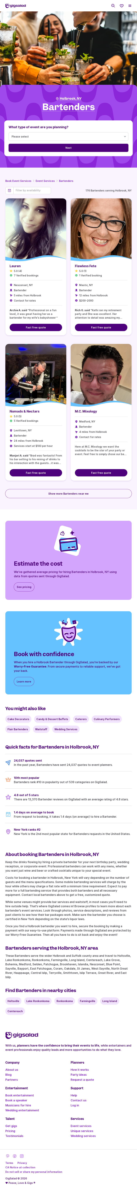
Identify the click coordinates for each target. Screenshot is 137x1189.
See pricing (24, 586)
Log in (75, 1105)
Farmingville (87, 1001)
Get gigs (11, 1126)
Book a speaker (16, 1100)
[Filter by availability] (32, 190)
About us (11, 1069)
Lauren (15, 266)
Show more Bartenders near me (68, 493)
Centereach (15, 1011)
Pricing (10, 1131)
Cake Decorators (18, 719)
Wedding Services (65, 729)
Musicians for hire (18, 1105)
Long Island (109, 1001)
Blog (8, 1074)
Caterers (81, 719)
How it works (80, 1069)
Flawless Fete (85, 266)
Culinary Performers (107, 719)
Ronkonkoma (65, 1001)
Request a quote (82, 1079)
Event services (81, 1126)
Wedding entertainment (22, 1110)
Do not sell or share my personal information (33, 1171)
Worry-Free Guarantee (30, 666)
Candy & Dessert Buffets (52, 719)
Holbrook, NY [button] (71, 98)
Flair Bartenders (17, 729)
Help (74, 1095)
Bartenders (66, 180)
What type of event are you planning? (38, 127)
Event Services (45, 180)
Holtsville (13, 1001)
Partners (11, 1079)
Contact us (79, 1100)
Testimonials (14, 1136)
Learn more (24, 681)
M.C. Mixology (86, 411)
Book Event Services (18, 180)
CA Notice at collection (20, 1167)
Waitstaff (41, 729)
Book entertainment (19, 1095)
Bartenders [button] (68, 107)
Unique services (82, 1131)
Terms (9, 1162)
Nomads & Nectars (24, 411)
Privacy (22, 1162)
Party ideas (79, 1074)
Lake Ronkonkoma (37, 1001)
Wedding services (83, 1136)
